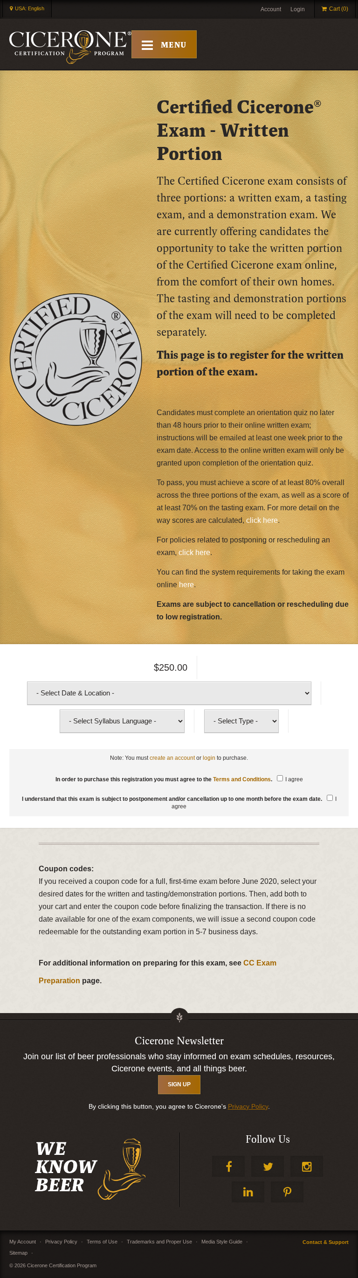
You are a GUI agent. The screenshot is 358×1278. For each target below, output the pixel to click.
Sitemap (18, 1253)
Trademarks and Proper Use (159, 1241)
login (209, 758)
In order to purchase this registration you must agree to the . (179, 779)
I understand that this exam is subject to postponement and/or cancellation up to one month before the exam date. (179, 803)
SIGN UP (179, 1084)
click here (262, 520)
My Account (22, 1241)
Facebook (228, 1166)
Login (297, 9)
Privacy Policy (248, 1106)
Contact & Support (326, 1242)
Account (271, 9)
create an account (172, 758)
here (186, 585)
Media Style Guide (221, 1241)
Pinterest (287, 1191)
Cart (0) (338, 9)
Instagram (306, 1166)
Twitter (267, 1166)
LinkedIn (248, 1191)
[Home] (70, 47)
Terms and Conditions (242, 779)
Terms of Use (102, 1241)
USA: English (29, 8)
